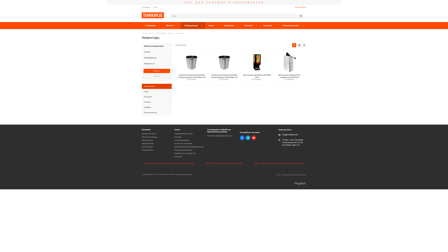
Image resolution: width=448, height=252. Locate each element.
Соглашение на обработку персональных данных (219, 131)
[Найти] (301, 16)
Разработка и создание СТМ (185, 153)
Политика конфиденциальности (219, 136)
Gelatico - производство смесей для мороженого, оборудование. (279, 163)
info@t (284, 135)
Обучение (178, 157)
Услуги (177, 130)
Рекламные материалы (183, 150)
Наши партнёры (148, 143)
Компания (146, 130)
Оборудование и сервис (183, 134)
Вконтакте (242, 137)
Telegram (248, 137)
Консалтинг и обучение (183, 143)
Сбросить (156, 76)
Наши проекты (147, 140)
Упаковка (177, 137)
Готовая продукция (181, 140)
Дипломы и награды (149, 137)
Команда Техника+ (149, 134)
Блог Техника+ (147, 147)
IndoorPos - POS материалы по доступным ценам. (224, 163)
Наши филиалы (147, 150)
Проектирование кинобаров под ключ (189, 147)
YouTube (253, 137)
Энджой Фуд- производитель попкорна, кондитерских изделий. (169, 163)
